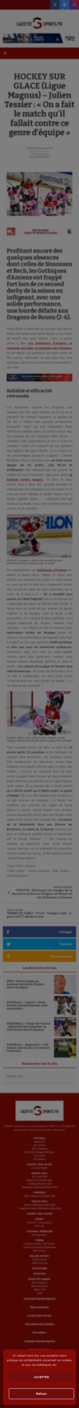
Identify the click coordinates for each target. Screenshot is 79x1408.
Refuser (41, 1394)
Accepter (41, 1377)
